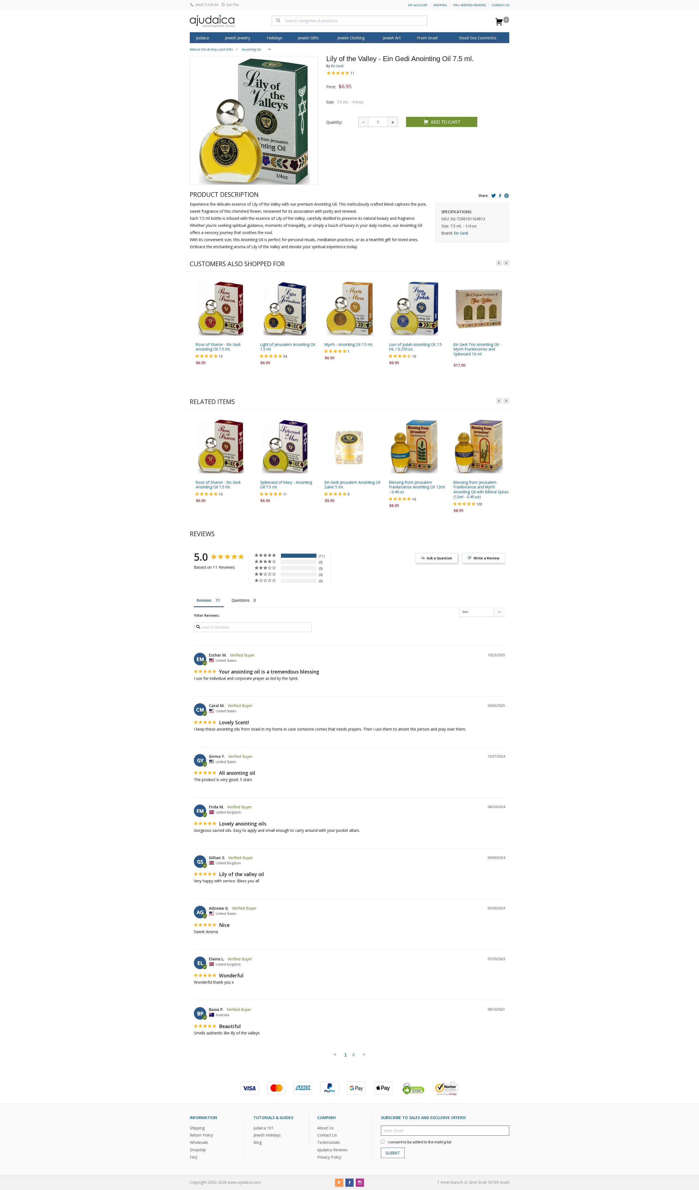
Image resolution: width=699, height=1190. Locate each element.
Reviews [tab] (204, 600)
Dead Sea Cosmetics (477, 37)
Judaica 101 (263, 1127)
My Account (418, 5)
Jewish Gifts (308, 37)
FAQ (193, 1157)
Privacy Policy (329, 1157)
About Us (325, 1127)
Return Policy (201, 1135)
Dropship (198, 1149)
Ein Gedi (337, 66)
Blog (257, 1142)
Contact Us (500, 5)
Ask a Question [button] (439, 558)
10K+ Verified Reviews (469, 5)
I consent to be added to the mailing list (419, 1141)
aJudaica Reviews (332, 1149)
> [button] (364, 1054)
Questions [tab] (241, 600)
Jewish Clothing (351, 37)
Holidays (274, 37)
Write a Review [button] (486, 558)
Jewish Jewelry (237, 37)
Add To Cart (445, 122)
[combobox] (349, 20)
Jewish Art (392, 37)
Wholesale (199, 1142)
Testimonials (328, 1142)
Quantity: (334, 122)
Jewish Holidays (267, 1135)
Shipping (440, 5)
